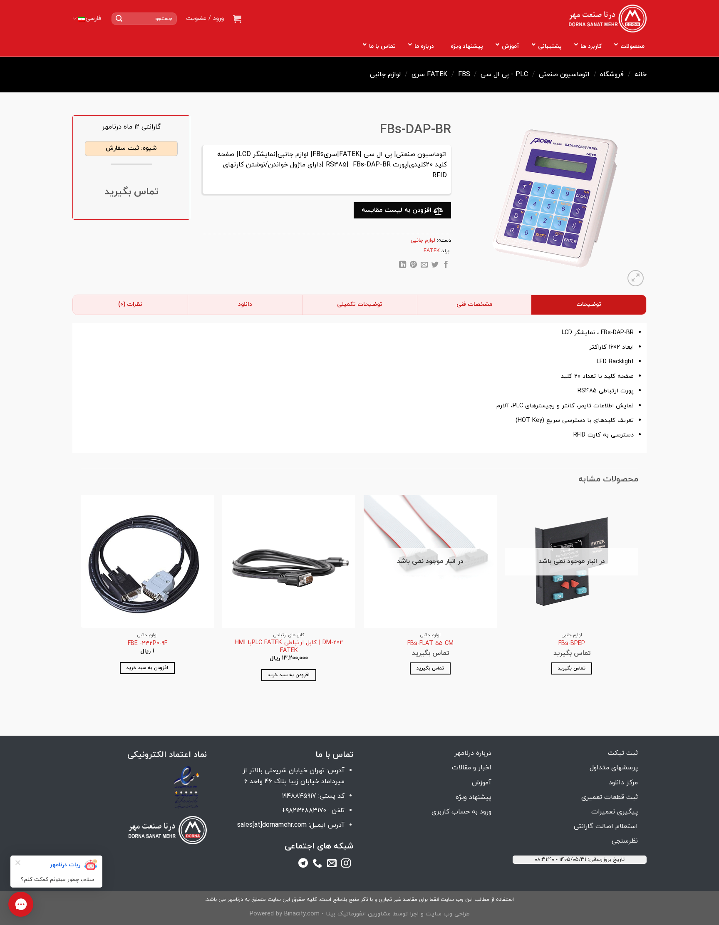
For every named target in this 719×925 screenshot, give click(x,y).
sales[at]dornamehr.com (272, 825)
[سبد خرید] (237, 19)
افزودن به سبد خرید (289, 675)
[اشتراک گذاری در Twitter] (435, 266)
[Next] (81, 601)
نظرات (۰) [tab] (130, 304)
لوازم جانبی (385, 74)
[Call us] (317, 864)
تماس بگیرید (571, 668)
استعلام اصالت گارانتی (606, 826)
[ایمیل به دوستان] (424, 266)
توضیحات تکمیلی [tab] (359, 304)
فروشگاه (612, 74)
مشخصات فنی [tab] (474, 304)
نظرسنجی (625, 841)
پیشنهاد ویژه (473, 797)
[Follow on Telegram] (303, 864)
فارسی (93, 18)
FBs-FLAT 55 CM (430, 644)
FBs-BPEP (571, 644)
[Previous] (638, 601)
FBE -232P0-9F (147, 644)
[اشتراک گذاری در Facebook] (445, 266)
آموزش (481, 782)
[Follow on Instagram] (346, 864)
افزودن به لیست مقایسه (398, 210)
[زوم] (635, 278)
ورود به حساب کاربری (461, 811)
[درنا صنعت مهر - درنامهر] (608, 19)
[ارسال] (119, 19)
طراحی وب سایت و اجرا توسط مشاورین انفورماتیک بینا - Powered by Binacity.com (360, 914)
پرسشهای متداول (614, 767)
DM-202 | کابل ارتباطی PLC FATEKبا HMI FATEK (289, 647)
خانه (641, 74)
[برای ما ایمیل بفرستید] (332, 864)
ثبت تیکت (623, 753)
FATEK (437, 74)
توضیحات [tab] (588, 304)
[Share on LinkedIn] (402, 266)
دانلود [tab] (245, 304)
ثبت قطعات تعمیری (609, 797)
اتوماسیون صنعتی (564, 74)
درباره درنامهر (472, 753)
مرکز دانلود (623, 782)
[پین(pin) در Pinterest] (413, 266)
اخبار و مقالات (471, 767)
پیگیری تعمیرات (614, 811)
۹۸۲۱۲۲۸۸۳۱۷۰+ (304, 810)
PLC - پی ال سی (504, 74)
